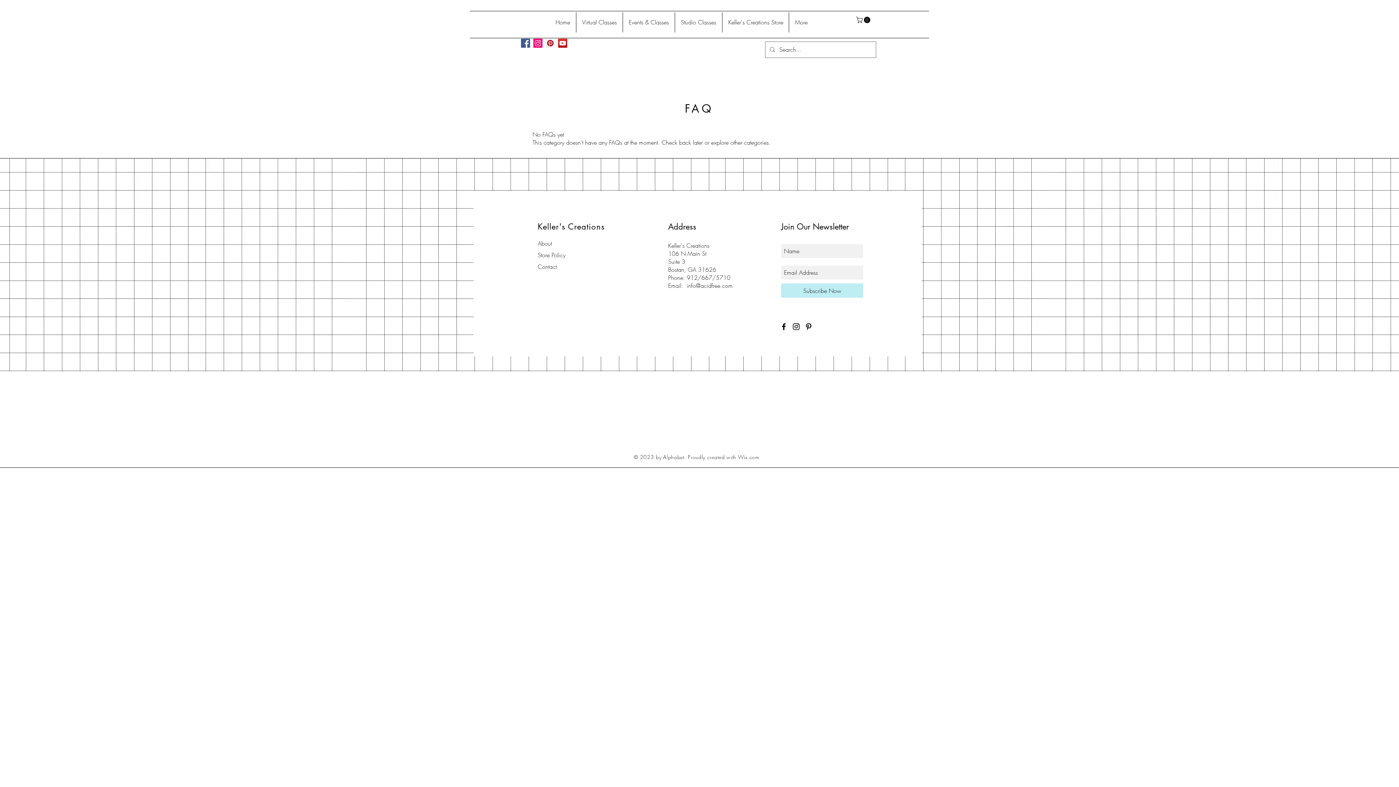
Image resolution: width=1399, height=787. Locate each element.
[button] (864, 20)
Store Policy (551, 255)
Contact (547, 267)
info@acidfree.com (710, 286)
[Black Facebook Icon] (783, 326)
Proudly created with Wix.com (723, 457)
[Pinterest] (550, 43)
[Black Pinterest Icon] (808, 326)
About (545, 243)
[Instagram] (537, 43)
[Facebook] (525, 43)
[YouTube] (562, 43)
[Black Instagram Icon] (796, 326)
